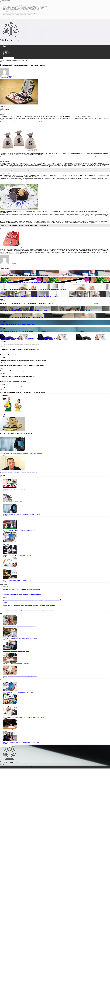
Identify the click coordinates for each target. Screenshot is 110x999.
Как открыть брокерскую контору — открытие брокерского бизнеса (17, 555)
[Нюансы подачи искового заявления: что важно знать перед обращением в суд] (10, 674)
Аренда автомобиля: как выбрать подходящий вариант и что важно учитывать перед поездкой (23, 7)
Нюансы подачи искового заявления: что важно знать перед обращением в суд (20, 676)
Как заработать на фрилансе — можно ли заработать (14, 489)
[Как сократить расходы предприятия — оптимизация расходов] (10, 566)
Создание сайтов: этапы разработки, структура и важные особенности (18, 5)
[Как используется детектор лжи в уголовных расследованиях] (10, 649)
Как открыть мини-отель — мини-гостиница (12, 414)
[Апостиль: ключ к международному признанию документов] (10, 662)
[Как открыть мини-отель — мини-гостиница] (12, 411)
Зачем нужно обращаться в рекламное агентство (17, 324)
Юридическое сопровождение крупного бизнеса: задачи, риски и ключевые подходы (21, 9)
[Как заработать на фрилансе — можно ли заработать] (10, 487)
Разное (4, 54)
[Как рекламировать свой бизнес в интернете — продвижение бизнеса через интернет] (10, 512)
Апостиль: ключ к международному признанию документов (16, 663)
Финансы (5, 53)
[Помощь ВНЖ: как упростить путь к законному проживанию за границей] (10, 624)
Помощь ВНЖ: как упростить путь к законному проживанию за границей (19, 10)
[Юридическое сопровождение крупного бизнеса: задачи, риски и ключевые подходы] (10, 740)
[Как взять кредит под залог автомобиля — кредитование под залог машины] (12, 450)
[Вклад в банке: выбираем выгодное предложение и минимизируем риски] (10, 528)
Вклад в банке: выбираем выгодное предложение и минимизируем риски (19, 530)
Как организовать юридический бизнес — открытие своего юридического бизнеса (28, 338)
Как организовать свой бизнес (11, 48)
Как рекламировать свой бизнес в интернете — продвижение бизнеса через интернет (21, 514)
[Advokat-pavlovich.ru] (11, 41)
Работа (6, 50)
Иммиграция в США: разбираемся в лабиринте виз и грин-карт (22, 317)
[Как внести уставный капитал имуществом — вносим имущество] (10, 579)
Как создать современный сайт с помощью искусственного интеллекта (18, 3)
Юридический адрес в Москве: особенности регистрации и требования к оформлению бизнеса (23, 8)
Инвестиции (5, 51)
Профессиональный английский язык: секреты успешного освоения (17, 14)
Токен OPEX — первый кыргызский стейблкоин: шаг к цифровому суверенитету (20, 11)
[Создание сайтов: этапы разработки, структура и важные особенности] (10, 703)
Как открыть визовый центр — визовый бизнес (16, 331)
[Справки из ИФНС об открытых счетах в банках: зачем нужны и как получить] (10, 637)
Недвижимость (6, 52)
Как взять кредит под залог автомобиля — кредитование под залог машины (21, 453)
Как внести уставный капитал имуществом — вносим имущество (17, 580)
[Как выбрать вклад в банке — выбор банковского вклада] (12, 430)
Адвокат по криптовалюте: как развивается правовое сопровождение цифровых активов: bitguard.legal (25, 6)
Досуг (6, 55)
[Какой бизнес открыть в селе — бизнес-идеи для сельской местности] (12, 469)
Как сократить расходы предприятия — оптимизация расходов (16, 568)
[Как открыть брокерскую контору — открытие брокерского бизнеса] (10, 554)
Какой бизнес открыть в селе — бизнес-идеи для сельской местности (18, 473)
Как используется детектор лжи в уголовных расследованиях (16, 651)
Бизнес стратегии (9, 47)
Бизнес (4, 46)
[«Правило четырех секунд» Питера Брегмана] (10, 500)
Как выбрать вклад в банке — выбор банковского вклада (16, 433)
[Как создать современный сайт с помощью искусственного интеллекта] (10, 541)
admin (10, 76)
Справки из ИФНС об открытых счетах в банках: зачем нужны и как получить (20, 13)
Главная (4, 45)
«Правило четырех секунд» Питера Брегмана (12, 501)
